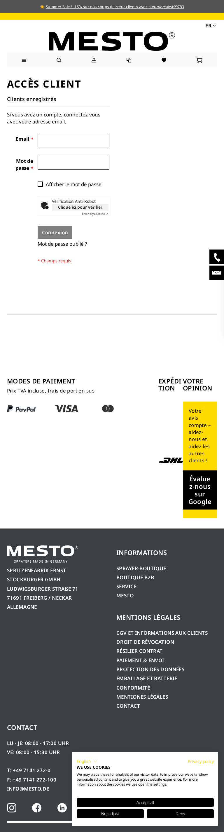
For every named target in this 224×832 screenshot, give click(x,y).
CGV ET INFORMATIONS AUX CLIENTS (162, 632)
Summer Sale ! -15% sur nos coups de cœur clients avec (115, 6)
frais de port (62, 390)
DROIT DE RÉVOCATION (145, 642)
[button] (210, 25)
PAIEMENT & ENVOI (140, 660)
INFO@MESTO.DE (28, 788)
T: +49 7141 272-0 (28, 770)
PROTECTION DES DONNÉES (150, 669)
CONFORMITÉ (133, 687)
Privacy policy (201, 761)
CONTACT (128, 705)
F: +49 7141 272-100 (31, 779)
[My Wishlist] (164, 59)
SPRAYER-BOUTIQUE (141, 568)
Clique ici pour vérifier (80, 207)
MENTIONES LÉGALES (142, 696)
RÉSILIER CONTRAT (139, 651)
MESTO (125, 595)
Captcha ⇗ (95, 214)
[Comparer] (129, 59)
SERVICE (126, 586)
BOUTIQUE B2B (135, 577)
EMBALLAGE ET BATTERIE (146, 678)
